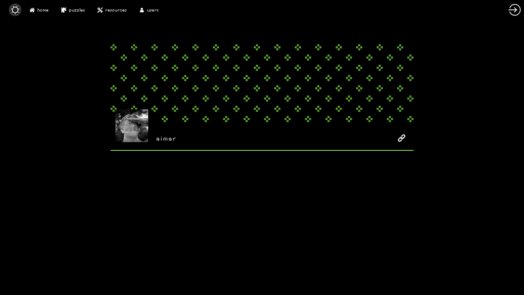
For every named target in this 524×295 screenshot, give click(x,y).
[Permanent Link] (402, 138)
